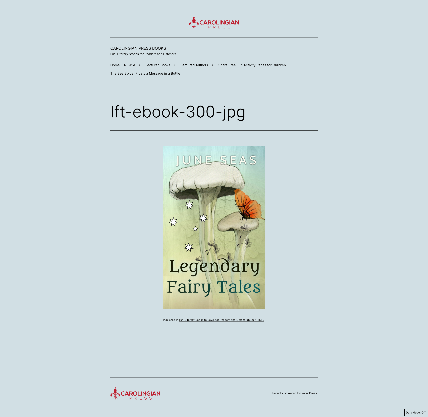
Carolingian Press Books (138, 48)
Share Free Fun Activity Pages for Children (252, 65)
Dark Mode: (413, 412)
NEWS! (129, 65)
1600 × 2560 (256, 319)
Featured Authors (194, 65)
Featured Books (157, 65)
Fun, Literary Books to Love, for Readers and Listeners (213, 319)
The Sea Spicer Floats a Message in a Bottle (145, 73)
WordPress (309, 393)
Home (115, 65)
